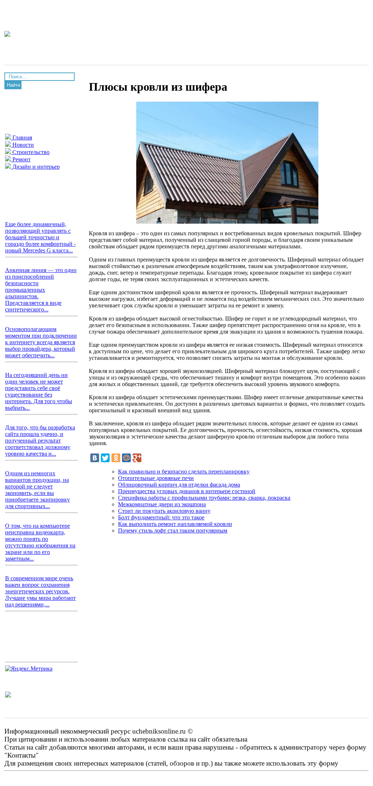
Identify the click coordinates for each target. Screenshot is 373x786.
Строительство (30, 152)
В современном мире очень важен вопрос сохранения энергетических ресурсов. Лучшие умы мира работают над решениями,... (40, 591)
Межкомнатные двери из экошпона (162, 504)
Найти (13, 85)
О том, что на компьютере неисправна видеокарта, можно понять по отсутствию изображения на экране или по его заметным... (40, 542)
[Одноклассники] (115, 457)
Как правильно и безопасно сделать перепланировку (184, 471)
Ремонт (21, 159)
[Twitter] (105, 457)
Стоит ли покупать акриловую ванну (164, 511)
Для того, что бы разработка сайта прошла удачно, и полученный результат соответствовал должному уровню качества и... (40, 440)
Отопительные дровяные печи (156, 478)
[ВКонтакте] (94, 457)
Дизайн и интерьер (35, 167)
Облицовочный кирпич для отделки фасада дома (179, 485)
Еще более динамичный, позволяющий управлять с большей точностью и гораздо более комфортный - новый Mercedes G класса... (40, 237)
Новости (22, 145)
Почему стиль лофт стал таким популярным (172, 530)
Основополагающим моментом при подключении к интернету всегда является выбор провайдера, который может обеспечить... (41, 342)
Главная (21, 137)
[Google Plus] (137, 457)
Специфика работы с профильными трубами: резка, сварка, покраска (204, 498)
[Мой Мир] (126, 457)
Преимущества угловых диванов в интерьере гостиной (186, 491)
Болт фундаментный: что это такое (161, 517)
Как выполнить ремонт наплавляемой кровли (175, 524)
